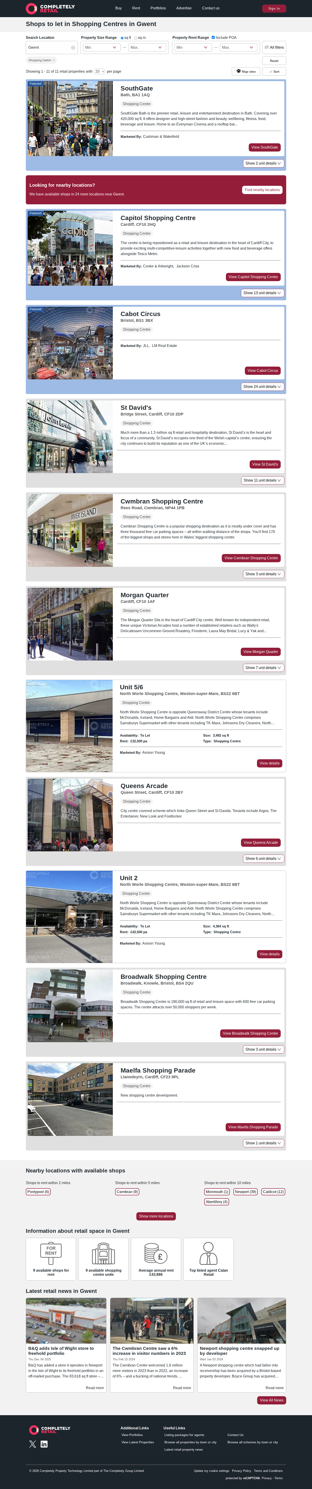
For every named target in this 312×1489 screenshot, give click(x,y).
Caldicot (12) (273, 1192)
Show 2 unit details (261, 163)
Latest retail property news (183, 1449)
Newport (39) (245, 1192)
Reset (274, 61)
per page (114, 71)
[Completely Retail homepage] (49, 1431)
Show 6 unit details (261, 858)
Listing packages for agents (184, 1435)
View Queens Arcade (261, 842)
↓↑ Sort (274, 71)
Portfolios (158, 8)
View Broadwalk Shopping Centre (250, 1033)
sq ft (127, 38)
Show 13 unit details (259, 293)
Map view (249, 71)
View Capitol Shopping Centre (253, 277)
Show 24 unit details (259, 387)
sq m (142, 38)
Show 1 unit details (261, 1143)
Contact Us (235, 1435)
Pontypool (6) (38, 1192)
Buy (118, 8)
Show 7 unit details (261, 668)
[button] (41, 60)
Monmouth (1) (217, 1192)
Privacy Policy (241, 1471)
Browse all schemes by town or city (252, 1442)
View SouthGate (264, 147)
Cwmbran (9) (127, 1192)
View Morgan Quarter (260, 652)
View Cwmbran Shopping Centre (251, 558)
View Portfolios (132, 1435)
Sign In (274, 8)
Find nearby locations (262, 190)
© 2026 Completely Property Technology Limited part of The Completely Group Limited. (87, 1471)
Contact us (210, 8)
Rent (136, 8)
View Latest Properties (138, 1442)
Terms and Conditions (268, 1471)
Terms (279, 1478)
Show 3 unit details (261, 574)
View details (270, 763)
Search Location (40, 38)
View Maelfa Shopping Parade (253, 1127)
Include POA (226, 38)
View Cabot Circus (263, 371)
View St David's (265, 464)
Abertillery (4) (216, 1202)
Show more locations (156, 1216)
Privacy (267, 1478)
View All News (271, 1400)
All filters (277, 47)
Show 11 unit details (260, 480)
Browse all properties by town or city (190, 1442)
